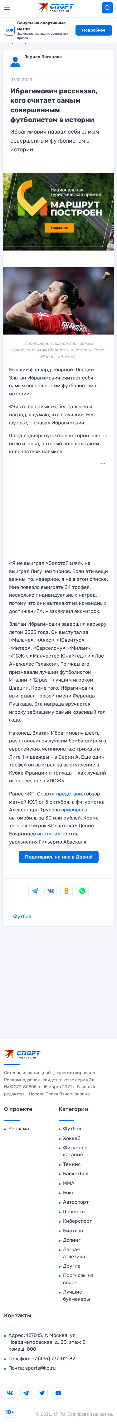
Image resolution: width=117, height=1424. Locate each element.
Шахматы (74, 1212)
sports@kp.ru (40, 1368)
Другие (71, 1266)
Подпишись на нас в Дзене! (58, 857)
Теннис (72, 1164)
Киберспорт (77, 1221)
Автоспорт (76, 1202)
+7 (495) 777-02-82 (53, 1359)
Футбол (22, 916)
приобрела (74, 810)
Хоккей (71, 1138)
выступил (48, 834)
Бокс (69, 1193)
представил (70, 794)
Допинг (71, 1240)
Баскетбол (75, 1174)
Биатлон (73, 1231)
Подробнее (93, 30)
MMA (69, 1183)
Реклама (18, 1129)
